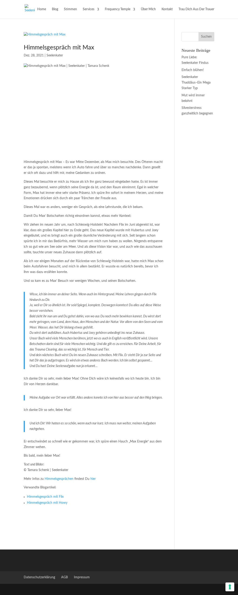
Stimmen (70, 9)
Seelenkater (54, 55)
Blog (55, 9)
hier (93, 479)
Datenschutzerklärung (39, 577)
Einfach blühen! (193, 70)
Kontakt (167, 9)
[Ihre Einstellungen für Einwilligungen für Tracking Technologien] (229, 586)
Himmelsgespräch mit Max (59, 48)
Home (41, 9)
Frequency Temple (117, 9)
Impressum (82, 577)
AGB (64, 577)
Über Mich (148, 9)
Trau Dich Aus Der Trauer (196, 9)
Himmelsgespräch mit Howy (47, 502)
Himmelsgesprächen (59, 479)
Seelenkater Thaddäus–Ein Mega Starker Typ (196, 82)
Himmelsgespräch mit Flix (45, 496)
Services (88, 9)
